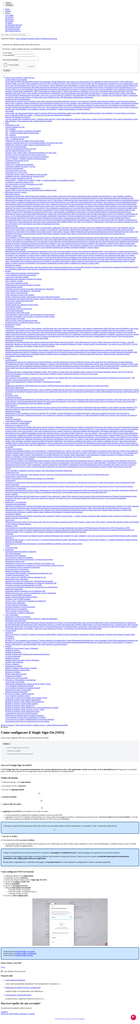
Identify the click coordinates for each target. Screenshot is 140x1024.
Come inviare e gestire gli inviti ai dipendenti (96, 119)
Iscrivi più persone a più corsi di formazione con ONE (24, 184)
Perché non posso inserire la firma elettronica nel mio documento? (60, 407)
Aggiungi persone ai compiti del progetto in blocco (22, 322)
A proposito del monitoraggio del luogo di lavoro (86, 198)
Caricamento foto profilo (109, 107)
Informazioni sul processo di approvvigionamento (91, 378)
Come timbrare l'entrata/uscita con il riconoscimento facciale (73, 200)
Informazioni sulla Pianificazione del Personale (21, 390)
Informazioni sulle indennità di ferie (119, 241)
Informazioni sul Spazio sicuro (15, 522)
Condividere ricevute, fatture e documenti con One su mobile (26, 174)
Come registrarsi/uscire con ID (41, 200)
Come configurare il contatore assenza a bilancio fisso (32, 255)
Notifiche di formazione (13, 652)
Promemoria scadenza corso (14, 561)
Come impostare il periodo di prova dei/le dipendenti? (87, 463)
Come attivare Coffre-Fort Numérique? (18, 421)
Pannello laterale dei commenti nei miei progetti (21, 305)
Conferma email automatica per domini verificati (73, 109)
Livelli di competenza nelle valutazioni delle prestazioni (44, 510)
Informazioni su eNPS (122, 528)
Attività (7, 469)
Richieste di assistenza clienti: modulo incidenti (21, 704)
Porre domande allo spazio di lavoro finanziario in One (56, 368)
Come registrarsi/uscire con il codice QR (64, 202)
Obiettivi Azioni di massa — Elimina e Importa (71, 516)
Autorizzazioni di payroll (106, 486)
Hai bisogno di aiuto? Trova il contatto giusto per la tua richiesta (27, 721)
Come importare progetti (13, 287)
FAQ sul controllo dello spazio (98, 474)
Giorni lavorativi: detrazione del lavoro (40, 269)
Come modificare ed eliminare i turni (103, 228)
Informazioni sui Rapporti (110, 496)
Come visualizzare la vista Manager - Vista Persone (23, 291)
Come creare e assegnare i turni (79, 228)
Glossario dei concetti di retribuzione (94, 334)
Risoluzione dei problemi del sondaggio (72, 532)
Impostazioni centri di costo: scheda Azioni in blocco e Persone (106, 364)
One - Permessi (10, 135)
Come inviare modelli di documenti (103, 413)
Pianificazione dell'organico (14, 388)
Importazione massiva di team (15, 465)
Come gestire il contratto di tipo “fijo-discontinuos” (104, 453)
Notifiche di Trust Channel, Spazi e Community (21, 648)
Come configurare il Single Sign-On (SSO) (104, 81)
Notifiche (8, 646)
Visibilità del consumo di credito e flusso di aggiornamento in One (28, 145)
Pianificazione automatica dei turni (54, 234)
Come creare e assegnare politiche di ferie (62, 251)
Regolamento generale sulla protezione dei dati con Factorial (47, 433)
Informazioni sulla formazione (15, 555)
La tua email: (7, 53)
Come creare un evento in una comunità (100, 536)
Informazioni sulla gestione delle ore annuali (71, 453)
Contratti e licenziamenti (13, 449)
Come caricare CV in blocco (74, 439)
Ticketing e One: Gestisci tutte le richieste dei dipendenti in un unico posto (30, 153)
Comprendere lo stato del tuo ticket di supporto (21, 713)
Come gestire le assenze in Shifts (63, 232)
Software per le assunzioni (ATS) (16, 425)
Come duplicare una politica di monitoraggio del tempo (41, 224)
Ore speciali (17, 208)
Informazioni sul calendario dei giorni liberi (91, 241)
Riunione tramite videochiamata (67, 540)
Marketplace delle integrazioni (15, 621)
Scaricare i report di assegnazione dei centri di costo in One (25, 155)
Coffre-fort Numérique (13, 419)
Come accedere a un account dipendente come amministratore (26, 89)
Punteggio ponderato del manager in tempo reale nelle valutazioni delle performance (92, 510)
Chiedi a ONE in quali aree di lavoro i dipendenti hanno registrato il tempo (31, 190)
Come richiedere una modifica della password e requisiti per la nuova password (79, 105)
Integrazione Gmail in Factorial (105, 623)
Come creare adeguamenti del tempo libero (58, 239)
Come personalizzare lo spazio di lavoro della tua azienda (83, 85)
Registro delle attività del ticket (15, 674)
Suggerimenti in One (12, 162)
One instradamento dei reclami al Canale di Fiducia (22, 188)
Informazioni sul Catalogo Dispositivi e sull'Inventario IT (104, 642)
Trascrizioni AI (83, 540)
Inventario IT (9, 638)
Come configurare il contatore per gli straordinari (33, 253)
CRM (7, 384)
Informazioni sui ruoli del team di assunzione (40, 453)
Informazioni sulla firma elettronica (96, 407)
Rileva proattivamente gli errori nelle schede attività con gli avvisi (94, 214)
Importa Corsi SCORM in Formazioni (18, 595)
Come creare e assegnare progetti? (17, 277)
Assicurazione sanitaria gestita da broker (19, 356)
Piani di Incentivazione (126, 336)
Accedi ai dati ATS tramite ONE (75, 443)
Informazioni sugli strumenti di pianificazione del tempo (94, 232)
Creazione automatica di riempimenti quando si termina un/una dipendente (46, 457)
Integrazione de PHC (66, 342)
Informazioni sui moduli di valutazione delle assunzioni (43, 437)
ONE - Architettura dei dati (14, 139)
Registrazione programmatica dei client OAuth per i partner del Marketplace (31, 619)
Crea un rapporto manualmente (115, 498)
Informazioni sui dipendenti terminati (18, 451)
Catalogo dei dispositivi (33, 642)
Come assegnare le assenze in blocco (107, 243)
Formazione (9, 550)
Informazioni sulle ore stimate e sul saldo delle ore (94, 196)
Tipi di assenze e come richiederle (40, 247)
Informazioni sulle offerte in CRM (17, 386)
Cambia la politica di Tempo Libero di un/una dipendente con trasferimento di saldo (98, 261)
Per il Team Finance (42, 374)
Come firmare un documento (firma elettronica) (21, 407)
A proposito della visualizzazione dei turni (53, 228)
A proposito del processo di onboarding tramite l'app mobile (59, 113)
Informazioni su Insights (38, 496)
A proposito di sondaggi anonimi (111, 530)
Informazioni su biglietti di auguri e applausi (35, 536)
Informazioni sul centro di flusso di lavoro (54, 490)
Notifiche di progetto (12, 650)
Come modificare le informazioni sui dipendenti (43, 93)
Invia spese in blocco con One (15, 170)
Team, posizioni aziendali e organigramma (19, 459)
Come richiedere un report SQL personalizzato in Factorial (25, 717)
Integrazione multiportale (53, 441)
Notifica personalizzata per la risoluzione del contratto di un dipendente (29, 478)
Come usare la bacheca (25, 431)
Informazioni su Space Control (77, 474)
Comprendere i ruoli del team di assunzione (122, 463)
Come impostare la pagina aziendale (115, 85)
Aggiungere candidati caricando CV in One (20, 166)
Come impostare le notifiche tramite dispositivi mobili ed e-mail (98, 101)
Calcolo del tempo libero (52, 257)
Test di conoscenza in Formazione (17, 569)
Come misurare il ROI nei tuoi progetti (18, 309)
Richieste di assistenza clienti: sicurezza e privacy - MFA (24, 709)
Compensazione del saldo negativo (75, 218)
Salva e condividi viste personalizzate (109, 95)
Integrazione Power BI (60, 627)
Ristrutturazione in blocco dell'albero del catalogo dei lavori (106, 465)
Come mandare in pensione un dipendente (41, 109)
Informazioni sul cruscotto (14, 101)
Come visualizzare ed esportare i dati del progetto (22, 273)
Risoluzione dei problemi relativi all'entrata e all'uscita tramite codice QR (93, 220)
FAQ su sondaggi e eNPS (28, 532)
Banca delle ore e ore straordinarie (93, 208)
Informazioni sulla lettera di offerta (112, 431)
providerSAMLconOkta (24, 955)
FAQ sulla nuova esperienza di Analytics (41, 498)
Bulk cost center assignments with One (18, 178)
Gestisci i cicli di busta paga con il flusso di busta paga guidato (26, 338)
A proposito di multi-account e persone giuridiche (96, 89)
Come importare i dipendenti (78, 91)
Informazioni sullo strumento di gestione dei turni (22, 228)
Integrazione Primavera (111, 342)
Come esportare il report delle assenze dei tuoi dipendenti (56, 241)
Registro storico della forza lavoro (96, 362)
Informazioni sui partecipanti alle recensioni (77, 506)
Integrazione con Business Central (81, 627)
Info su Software (11, 378)
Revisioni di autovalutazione (73, 512)
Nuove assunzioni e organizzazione (17, 423)
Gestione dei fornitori (34, 382)
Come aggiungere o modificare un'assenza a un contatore (74, 206)
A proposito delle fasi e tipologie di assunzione (78, 437)
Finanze (8, 358)
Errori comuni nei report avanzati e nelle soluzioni (84, 496)
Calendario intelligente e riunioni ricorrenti (122, 540)
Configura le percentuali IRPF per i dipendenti (80, 95)
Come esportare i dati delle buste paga (44, 328)
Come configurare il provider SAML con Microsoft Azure (45, 83)
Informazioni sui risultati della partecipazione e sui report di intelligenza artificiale (33, 544)
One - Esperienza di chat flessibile (17, 137)
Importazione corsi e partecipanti (16, 579)
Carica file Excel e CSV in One (16, 172)
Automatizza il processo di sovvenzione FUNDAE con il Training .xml (29, 563)
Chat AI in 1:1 (37, 540)
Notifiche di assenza (12, 658)
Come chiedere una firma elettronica (120, 407)
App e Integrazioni (11, 615)
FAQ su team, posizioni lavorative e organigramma (51, 463)
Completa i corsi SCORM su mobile (17, 599)
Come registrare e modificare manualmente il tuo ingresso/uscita (27, 202)
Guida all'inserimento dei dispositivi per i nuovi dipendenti (86, 640)
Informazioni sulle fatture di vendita (64, 386)
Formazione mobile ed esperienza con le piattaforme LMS (25, 591)
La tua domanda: (8, 55)
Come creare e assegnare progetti (16, 283)
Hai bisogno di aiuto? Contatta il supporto (19, 694)
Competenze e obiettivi (13, 514)
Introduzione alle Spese (13, 372)
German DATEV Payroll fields (43, 346)
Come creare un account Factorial (77, 81)
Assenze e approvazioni (13, 236)
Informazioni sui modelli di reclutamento (80, 427)
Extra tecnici (93, 374)
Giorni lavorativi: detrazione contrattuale (86, 267)
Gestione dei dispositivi (97, 634)
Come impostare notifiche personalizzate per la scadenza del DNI (84, 492)
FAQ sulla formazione (13, 553)
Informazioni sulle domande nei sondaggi (46, 530)
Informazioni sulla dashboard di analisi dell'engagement (80, 530)
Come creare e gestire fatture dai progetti (19, 301)
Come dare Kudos (11, 548)
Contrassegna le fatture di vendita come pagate (93, 386)
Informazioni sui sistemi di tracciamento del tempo (22, 204)
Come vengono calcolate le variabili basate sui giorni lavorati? (96, 336)
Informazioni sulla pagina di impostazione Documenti (94, 399)
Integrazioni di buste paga (14, 340)
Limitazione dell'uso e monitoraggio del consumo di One (24, 176)
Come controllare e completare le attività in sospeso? (23, 471)
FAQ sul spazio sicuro (34, 522)
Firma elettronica (11, 405)
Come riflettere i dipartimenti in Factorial (72, 465)
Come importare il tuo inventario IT (27, 640)
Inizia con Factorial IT (13, 634)
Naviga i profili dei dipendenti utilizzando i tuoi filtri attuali (46, 467)
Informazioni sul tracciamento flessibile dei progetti (22, 285)
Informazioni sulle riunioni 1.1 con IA (18, 540)
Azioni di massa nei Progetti (15, 318)
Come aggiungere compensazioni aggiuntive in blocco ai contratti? (85, 330)
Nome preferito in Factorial (91, 107)
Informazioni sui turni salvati (124, 232)
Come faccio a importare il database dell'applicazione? (81, 431)
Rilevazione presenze (12, 194)
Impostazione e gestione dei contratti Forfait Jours (54, 214)
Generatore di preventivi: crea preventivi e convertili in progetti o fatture (30, 316)
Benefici (8, 348)
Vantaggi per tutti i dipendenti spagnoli (116, 354)
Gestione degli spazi (12, 472)
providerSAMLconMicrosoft (25, 953)
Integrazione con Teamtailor (112, 625)
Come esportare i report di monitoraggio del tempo (119, 202)
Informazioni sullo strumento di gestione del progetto (23, 279)
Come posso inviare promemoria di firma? (34, 409)
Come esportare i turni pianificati (46, 230)
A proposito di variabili (37, 413)
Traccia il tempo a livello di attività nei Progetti (21, 320)
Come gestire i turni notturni (25, 230)
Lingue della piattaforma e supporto (68, 119)
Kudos (7, 546)
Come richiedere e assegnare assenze (18, 238)
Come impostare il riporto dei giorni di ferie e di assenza (24, 257)
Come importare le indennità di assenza (117, 257)
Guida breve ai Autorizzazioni (15, 482)
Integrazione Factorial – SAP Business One (62, 628)
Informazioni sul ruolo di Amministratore (63, 482)
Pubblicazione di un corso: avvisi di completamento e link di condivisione (30, 593)
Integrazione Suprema (38, 623)
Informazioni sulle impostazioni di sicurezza (63, 89)
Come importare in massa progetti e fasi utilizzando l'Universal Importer (30, 315)
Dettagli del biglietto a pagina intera (17, 670)
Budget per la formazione (14, 589)
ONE (7, 123)
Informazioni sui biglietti (13, 666)
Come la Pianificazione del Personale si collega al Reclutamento (90, 392)
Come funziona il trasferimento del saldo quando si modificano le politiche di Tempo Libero (67, 263)
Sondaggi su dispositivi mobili (48, 532)
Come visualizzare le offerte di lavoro (111, 433)
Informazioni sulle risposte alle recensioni (47, 506)
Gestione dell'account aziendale (16, 80)
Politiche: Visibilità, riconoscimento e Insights (21, 668)
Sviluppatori (9, 636)
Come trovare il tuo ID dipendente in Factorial (36, 105)
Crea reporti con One (62, 498)
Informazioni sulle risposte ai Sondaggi (18, 530)
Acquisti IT (25, 634)
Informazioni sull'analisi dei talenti (62, 508)
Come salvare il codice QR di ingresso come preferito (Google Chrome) (40, 210)
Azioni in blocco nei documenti (105, 401)
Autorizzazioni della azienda (74, 486)
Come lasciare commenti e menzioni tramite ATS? (77, 429)
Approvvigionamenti (12, 376)
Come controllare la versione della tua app (115, 113)
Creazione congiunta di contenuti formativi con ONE (23, 585)
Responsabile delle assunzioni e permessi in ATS (43, 429)
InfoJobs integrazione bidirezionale (90, 628)
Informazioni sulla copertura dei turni (120, 230)
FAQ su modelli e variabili (54, 413)
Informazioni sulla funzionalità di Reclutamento (48, 427)
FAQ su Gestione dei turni (98, 230)
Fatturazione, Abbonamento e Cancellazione (20, 680)
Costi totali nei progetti (13, 307)
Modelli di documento (12, 411)
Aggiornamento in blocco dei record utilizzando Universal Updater (89, 467)
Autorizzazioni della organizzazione (17, 486)
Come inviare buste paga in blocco (125, 399)
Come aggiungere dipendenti (83, 87)
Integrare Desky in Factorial (42, 627)
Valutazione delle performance (15, 504)
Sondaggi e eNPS (11, 526)
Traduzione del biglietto (13, 676)
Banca (24, 382)
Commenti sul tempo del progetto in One (19, 182)
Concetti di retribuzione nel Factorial (17, 328)
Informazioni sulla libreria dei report (17, 496)
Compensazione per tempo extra (43, 206)
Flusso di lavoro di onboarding (108, 490)
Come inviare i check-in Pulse (71, 544)
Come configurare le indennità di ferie (90, 251)
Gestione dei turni (11, 226)
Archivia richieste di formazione (16, 605)
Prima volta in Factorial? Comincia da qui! (19, 78)
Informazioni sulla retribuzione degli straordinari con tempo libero (39, 218)
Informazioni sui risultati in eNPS (76, 528)
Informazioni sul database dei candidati (18, 427)
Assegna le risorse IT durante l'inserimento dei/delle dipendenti (63, 642)
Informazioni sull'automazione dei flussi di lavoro (22, 490)
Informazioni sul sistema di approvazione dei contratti (106, 451)
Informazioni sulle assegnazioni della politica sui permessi (115, 255)
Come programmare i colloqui (104, 437)
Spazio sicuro (10, 520)
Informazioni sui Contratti (62, 451)
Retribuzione (9, 326)
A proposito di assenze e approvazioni (63, 238)
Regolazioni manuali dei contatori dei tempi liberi (54, 259)
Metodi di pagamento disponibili (16, 692)
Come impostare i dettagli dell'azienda (52, 81)
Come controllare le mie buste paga (63, 399)
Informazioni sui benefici (20, 352)
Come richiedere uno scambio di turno (38, 232)
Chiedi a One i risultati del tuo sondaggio (19, 164)
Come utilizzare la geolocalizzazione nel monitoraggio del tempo (116, 200)
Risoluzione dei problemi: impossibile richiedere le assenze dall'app (76, 247)
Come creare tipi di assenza (40, 238)
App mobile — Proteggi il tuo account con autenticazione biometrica (47, 115)
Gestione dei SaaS (62, 634)
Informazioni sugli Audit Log (28, 85)
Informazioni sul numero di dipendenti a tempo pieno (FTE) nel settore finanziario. (91, 366)
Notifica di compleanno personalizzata (48, 492)
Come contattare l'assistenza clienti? (27, 38)
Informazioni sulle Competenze (44, 516)
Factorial (32, 1014)
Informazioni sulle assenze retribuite (43, 243)
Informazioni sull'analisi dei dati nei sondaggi (49, 528)
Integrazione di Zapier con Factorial (17, 617)
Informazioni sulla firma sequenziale (96, 409)
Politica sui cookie (7, 1014)
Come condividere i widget (56, 496)
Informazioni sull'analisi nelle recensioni (19, 506)
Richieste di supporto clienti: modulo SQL (19, 706)
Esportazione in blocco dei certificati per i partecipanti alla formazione (29, 581)
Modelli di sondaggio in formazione (17, 571)
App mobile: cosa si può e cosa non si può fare (47, 95)
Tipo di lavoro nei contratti (82, 457)
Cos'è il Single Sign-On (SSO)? (18, 748)
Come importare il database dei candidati (19, 435)
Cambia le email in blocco (22, 97)
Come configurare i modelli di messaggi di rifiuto (27, 441)
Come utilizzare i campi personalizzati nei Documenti (23, 401)
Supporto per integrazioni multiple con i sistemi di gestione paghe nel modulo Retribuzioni (45, 344)
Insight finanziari (11, 360)
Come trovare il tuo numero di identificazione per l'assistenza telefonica (29, 719)
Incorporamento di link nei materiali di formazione (22, 567)
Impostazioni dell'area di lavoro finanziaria (47, 366)
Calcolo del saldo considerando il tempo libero (50, 216)
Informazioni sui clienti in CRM (40, 386)
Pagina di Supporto (7, 725)
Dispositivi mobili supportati (90, 113)
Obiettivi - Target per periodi (15, 186)
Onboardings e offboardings (79, 634)
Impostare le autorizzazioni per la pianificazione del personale (46, 392)
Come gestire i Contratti (79, 451)
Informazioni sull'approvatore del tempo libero (93, 238)
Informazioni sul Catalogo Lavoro (17, 461)
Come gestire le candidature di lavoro (105, 441)
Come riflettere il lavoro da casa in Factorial (112, 216)
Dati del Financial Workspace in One (18, 151)
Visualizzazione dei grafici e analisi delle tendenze (22, 364)
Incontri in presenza (49, 540)
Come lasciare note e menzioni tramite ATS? (109, 435)
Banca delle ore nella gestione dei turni (80, 234)
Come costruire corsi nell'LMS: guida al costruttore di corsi (25, 577)
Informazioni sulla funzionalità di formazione (20, 551)
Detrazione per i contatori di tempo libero (19, 267)
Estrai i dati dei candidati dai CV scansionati (40, 445)
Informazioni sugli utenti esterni (37, 482)
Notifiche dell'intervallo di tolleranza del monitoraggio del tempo (27, 654)
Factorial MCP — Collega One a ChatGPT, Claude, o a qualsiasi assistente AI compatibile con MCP (40, 180)
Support (8, 11)
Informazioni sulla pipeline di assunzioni (108, 427)
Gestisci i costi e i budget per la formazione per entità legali (25, 601)
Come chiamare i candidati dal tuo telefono (77, 441)
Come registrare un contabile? (89, 332)
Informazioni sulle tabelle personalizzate (36, 87)
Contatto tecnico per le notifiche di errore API (47, 97)
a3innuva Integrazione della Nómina (46, 342)
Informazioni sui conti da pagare (119, 378)
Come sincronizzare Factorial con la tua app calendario (58, 103)
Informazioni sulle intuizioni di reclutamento (48, 439)
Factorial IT (9, 632)
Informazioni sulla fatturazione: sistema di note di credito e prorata (28, 684)
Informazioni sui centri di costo (16, 362)
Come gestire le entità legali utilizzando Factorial (22, 81)
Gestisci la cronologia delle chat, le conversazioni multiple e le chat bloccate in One (34, 143)
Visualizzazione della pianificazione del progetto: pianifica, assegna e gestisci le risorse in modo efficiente (41, 299)
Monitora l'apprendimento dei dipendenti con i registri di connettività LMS (30, 583)
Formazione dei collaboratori (15, 603)
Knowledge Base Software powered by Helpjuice (70, 1019)
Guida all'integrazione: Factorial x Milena (88, 342)
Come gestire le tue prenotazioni (16, 474)
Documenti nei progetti (13, 303)
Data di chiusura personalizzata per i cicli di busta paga (55, 336)
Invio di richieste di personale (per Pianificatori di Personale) (93, 390)
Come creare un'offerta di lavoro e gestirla (47, 431)
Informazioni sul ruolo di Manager (90, 461)
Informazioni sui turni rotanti (15, 232)
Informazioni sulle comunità (60, 536)
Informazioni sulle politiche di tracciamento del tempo (50, 198)
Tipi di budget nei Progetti (14, 311)
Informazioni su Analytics (95, 498)
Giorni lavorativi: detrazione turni (112, 267)
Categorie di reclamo (66, 522)
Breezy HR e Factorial (130, 625)
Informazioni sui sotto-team (122, 467)
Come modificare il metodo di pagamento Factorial (22, 688)
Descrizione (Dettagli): (10, 60)
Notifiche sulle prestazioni (14, 662)
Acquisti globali (129, 634)
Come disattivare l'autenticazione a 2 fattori (53, 91)
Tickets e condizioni (12, 664)
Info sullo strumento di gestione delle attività (57, 471)
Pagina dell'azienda (130, 433)
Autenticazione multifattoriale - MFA (25, 91)
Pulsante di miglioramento (14, 168)
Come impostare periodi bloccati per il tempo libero (91, 239)
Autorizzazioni (10, 480)
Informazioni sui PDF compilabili (16, 413)
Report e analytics (11, 494)
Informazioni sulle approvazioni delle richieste (49, 435)
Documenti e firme (11, 395)
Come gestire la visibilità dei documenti (79, 401)
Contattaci (4, 1012)
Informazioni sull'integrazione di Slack (25, 625)
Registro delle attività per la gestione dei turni (109, 234)
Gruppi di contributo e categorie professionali (41, 465)
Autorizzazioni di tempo (38, 486)
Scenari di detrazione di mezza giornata (67, 269)
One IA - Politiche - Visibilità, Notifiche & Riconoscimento (25, 159)
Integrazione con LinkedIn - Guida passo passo (30, 628)
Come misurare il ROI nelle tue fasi (17, 313)
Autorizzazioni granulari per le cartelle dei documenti (95, 482)
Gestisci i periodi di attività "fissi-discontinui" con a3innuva (97, 344)
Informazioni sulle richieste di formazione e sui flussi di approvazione (29, 559)
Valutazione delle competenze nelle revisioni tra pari (106, 516)
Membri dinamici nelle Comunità (125, 536)
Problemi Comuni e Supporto (60, 374)
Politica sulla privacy (21, 1014)
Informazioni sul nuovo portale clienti (18, 690)
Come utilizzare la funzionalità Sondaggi (19, 528)
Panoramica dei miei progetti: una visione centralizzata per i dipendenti (29, 289)
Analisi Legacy (10, 500)
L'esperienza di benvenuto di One (16, 160)
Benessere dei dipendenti (13, 542)
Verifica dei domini (14, 751)
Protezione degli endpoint (114, 634)
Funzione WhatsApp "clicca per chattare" (83, 433)
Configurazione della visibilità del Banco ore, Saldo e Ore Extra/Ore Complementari (75, 222)
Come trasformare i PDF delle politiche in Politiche (33, 403)
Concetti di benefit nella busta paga (91, 354)
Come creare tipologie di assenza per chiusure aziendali (75, 243)
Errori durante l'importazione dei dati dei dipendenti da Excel (114, 87)
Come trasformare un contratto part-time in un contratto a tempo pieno (110, 455)
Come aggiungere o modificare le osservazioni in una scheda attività (76, 212)
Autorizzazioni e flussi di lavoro (16, 476)
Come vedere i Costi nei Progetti (16, 293)
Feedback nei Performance (53, 512)
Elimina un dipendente (13, 457)
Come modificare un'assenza (122, 245)
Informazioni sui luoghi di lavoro (61, 87)
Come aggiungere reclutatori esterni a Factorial (111, 429)
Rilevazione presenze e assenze (16, 192)
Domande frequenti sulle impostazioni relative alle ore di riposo (72, 255)
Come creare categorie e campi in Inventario (52, 644)
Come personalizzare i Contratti (42, 451)
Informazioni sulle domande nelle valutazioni (108, 506)
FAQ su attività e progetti (14, 281)
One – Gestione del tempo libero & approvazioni (22, 133)
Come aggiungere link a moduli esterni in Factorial (34, 121)
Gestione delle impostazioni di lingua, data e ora (28, 107)
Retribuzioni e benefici (13, 324)
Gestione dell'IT (10, 630)
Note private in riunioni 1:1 (98, 540)
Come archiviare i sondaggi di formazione (19, 613)
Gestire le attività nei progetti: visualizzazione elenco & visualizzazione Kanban (32, 297)
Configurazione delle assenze (15, 249)
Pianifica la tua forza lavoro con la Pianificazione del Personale (97, 368)
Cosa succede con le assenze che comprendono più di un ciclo (106, 253)
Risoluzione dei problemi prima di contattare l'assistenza (24, 715)
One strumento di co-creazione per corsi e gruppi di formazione (27, 157)
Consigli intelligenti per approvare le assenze (36, 245)
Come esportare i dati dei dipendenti (50, 85)
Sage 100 (121, 344)
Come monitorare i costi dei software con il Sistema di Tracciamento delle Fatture (45, 378)
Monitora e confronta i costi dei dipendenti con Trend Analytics (62, 364)
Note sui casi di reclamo (50, 522)
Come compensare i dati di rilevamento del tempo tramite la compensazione (53, 332)
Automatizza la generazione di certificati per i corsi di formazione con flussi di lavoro (34, 565)
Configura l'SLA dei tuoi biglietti (16, 678)
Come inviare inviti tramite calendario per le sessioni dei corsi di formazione (31, 587)
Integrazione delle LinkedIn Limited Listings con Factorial (82, 625)
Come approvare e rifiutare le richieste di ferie (27, 239)
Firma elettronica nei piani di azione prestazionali (67, 409)
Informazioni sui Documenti (15, 399)
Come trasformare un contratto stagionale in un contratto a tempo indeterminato (58, 455)
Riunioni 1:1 (9, 538)
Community (9, 534)
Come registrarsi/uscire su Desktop (90, 202)
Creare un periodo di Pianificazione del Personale (55, 390)
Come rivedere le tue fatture (14, 682)
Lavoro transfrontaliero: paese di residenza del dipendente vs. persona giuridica (87, 93)
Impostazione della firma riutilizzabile (122, 409)
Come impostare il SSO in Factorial (20, 754)
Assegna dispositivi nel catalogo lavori (53, 640)
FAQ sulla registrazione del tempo (79, 204)
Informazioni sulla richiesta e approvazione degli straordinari (26, 196)
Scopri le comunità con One (14, 127)
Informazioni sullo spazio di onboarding (79, 435)
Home (7, 9)
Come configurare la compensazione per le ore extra (63, 208)
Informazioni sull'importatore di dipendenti (78, 97)
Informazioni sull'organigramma (66, 461)
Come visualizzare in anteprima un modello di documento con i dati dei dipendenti (70, 415)
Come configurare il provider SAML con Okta (82, 83)
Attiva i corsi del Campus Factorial (17, 611)
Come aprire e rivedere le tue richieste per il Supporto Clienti (26, 698)
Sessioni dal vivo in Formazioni (16, 609)
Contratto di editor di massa (20, 455)
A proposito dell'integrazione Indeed (17, 623)
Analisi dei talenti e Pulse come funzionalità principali (92, 508)
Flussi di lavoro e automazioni (15, 488)
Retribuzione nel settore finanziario (120, 362)
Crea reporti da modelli (78, 498)
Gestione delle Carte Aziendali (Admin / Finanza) (75, 372)
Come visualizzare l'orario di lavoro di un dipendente (63, 107)
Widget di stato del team (94, 210)
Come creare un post (12, 536)
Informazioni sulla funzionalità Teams (42, 461)
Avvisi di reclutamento (13, 656)
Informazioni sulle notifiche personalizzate (83, 490)
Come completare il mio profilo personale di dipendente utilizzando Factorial (50, 101)
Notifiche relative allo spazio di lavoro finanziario (22, 660)
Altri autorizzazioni (91, 486)
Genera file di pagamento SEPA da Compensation (64, 334)
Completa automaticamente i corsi (17, 575)
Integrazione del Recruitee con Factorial (19, 627)
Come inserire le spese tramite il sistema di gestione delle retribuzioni (38, 330)
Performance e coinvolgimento (15, 502)
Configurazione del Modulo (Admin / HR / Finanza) (40, 372)
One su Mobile (10, 129)
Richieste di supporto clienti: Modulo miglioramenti (23, 700)
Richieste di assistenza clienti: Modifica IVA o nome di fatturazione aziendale (31, 707)
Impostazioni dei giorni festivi (75, 210)
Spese (7, 370)
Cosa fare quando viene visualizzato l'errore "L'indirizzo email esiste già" (30, 119)
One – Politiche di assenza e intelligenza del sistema (23, 131)
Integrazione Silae (27, 342)
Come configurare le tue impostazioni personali (93, 103)
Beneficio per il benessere (104, 350)
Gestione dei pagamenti (13, 382)
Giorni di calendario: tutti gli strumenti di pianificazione (53, 267)
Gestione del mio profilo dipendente (17, 99)
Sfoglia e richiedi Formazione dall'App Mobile (21, 597)
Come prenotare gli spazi (36, 474)
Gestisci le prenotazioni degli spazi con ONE (20, 149)
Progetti (8, 271)
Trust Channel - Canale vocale (84, 522)
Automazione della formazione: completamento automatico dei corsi (28, 573)
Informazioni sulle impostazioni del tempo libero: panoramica (26, 251)
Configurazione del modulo (51, 382)
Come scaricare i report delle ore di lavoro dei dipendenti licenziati (44, 220)
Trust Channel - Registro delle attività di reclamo (112, 522)
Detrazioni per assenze (13, 265)
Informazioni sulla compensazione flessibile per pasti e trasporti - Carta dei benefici (33, 350)
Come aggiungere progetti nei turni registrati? (20, 275)
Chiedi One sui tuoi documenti (15, 147)
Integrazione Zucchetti (13, 342)
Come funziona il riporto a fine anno (117, 259)
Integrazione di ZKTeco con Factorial (59, 623)
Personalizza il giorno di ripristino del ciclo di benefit (48, 352)
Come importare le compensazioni (69, 328)
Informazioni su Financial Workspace (40, 362)
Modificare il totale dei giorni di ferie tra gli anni (88, 259)
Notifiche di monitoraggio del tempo (112, 212)
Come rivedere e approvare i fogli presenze (62, 196)
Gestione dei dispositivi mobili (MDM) (42, 634)
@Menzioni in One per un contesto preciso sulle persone (24, 141)
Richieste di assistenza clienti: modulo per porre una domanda (83, 257)
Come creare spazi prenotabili (56, 474)
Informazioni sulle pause (48, 38)
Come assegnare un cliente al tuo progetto (19, 295)
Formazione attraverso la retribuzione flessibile (79, 350)
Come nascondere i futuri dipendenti (114, 461)
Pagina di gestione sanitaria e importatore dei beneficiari (59, 354)
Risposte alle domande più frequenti (17, 117)
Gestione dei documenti (13, 397)
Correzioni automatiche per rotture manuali (81, 216)
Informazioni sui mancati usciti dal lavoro (38, 212)
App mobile (9, 111)
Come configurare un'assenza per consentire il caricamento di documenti (44, 261)
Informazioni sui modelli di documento (77, 413)
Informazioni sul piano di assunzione (99, 443)
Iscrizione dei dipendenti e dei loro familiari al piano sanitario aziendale (90, 352)
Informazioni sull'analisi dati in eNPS (101, 528)
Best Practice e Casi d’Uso (79, 374)
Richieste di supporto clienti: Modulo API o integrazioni (24, 702)
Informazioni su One (12, 125)
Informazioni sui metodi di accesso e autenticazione (115, 83)
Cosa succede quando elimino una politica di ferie (67, 253)
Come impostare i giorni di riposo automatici (73, 230)
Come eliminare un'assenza (102, 245)
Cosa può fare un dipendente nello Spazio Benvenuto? (107, 91)
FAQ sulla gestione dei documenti (54, 401)
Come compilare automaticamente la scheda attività (109, 204)
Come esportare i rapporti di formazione (19, 557)
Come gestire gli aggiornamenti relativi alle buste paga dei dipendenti (105, 328)
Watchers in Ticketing (12, 672)
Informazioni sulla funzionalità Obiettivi (19, 516)
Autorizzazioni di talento (55, 486)
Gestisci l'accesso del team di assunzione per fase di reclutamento (78, 445)
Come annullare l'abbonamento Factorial (19, 686)
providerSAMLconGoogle (25, 951)
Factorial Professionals (108, 332)
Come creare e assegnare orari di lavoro (53, 204)
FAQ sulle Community (78, 536)
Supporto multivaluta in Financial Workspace (68, 362)
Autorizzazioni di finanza (124, 486)
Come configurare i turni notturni (33, 208)
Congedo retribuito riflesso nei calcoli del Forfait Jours (106, 218)
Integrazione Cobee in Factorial (83, 623)
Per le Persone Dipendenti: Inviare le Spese (108, 372)
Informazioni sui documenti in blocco (38, 399)
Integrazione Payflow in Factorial (50, 625)
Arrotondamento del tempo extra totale (32, 222)
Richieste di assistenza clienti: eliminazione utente (22, 711)
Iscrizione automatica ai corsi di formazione (20, 607)
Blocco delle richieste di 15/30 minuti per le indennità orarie (72, 245)
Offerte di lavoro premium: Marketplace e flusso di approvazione (41, 443)
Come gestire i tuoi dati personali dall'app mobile (22, 113)
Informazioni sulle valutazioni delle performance (33, 508)
